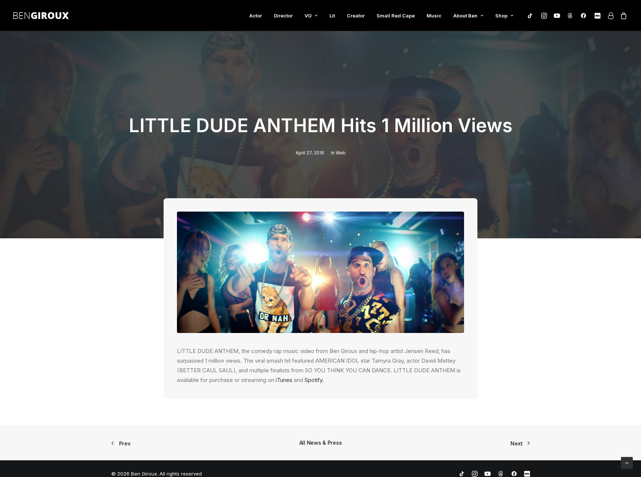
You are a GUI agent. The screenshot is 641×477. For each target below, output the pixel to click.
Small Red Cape (396, 16)
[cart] (622, 17)
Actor (255, 16)
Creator (356, 16)
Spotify (313, 379)
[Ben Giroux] (41, 15)
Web (341, 153)
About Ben (465, 16)
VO (308, 16)
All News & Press (320, 443)
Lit (332, 16)
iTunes (284, 379)
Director (283, 16)
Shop (501, 16)
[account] (610, 15)
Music (434, 16)
